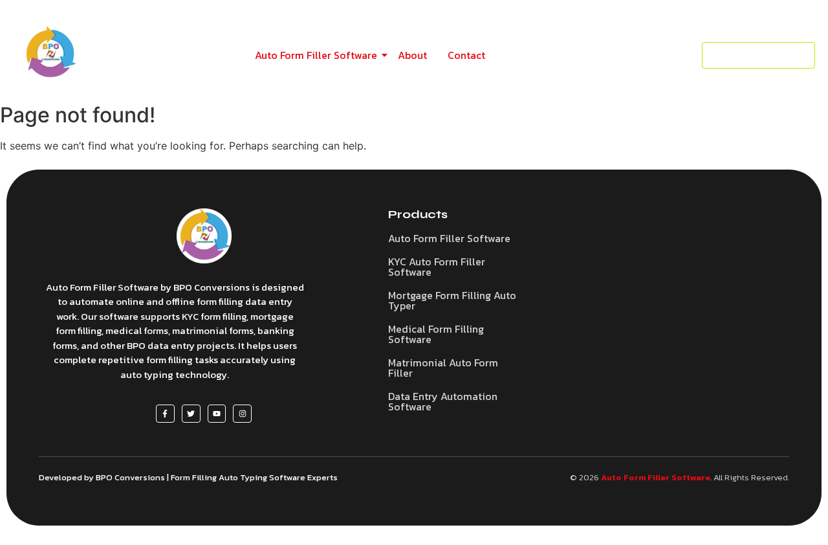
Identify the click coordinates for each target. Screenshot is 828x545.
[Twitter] (191, 414)
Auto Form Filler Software (316, 55)
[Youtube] (217, 414)
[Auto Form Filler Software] (204, 235)
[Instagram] (242, 414)
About (412, 55)
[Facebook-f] (165, 414)
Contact (466, 55)
